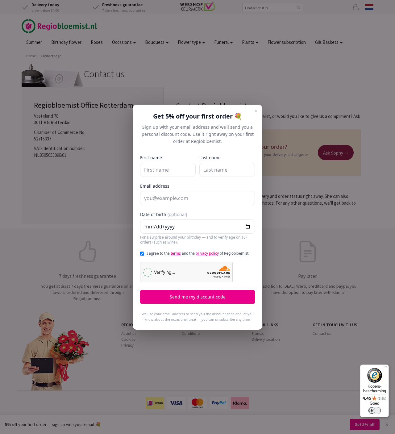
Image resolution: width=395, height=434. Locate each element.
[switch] (374, 410)
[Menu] (385, 368)
